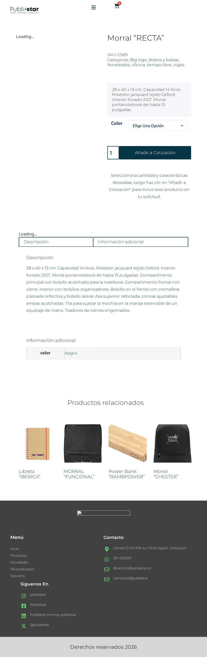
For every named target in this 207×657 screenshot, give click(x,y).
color (116, 123)
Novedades (118, 64)
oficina (138, 64)
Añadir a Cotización (155, 152)
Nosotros (17, 576)
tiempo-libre (159, 64)
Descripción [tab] (36, 241)
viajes (178, 64)
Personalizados (22, 569)
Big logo (138, 59)
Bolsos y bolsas (163, 59)
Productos (18, 555)
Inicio (14, 548)
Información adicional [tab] (121, 241)
